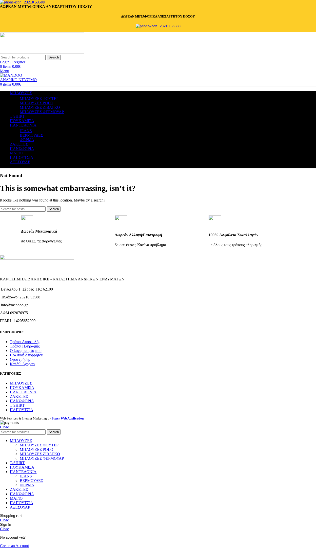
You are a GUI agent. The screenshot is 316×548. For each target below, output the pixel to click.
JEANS (26, 131)
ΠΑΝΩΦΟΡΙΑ (22, 401)
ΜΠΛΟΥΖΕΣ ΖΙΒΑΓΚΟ (40, 107)
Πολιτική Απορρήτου (26, 355)
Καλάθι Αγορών (22, 364)
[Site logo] (42, 52)
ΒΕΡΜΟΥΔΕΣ (31, 135)
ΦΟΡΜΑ (27, 140)
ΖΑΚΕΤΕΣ (19, 396)
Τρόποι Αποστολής (25, 342)
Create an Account (14, 546)
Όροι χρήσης (20, 359)
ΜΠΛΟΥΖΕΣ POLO (36, 103)
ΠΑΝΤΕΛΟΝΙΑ (23, 392)
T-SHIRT (17, 405)
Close (4, 427)
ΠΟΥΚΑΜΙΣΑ (22, 387)
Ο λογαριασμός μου (25, 350)
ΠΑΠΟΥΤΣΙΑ (21, 410)
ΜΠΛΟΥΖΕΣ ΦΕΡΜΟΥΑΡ (42, 112)
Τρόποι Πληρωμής (25, 346)
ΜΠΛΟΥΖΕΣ (21, 383)
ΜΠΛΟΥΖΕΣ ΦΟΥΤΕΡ (39, 98)
